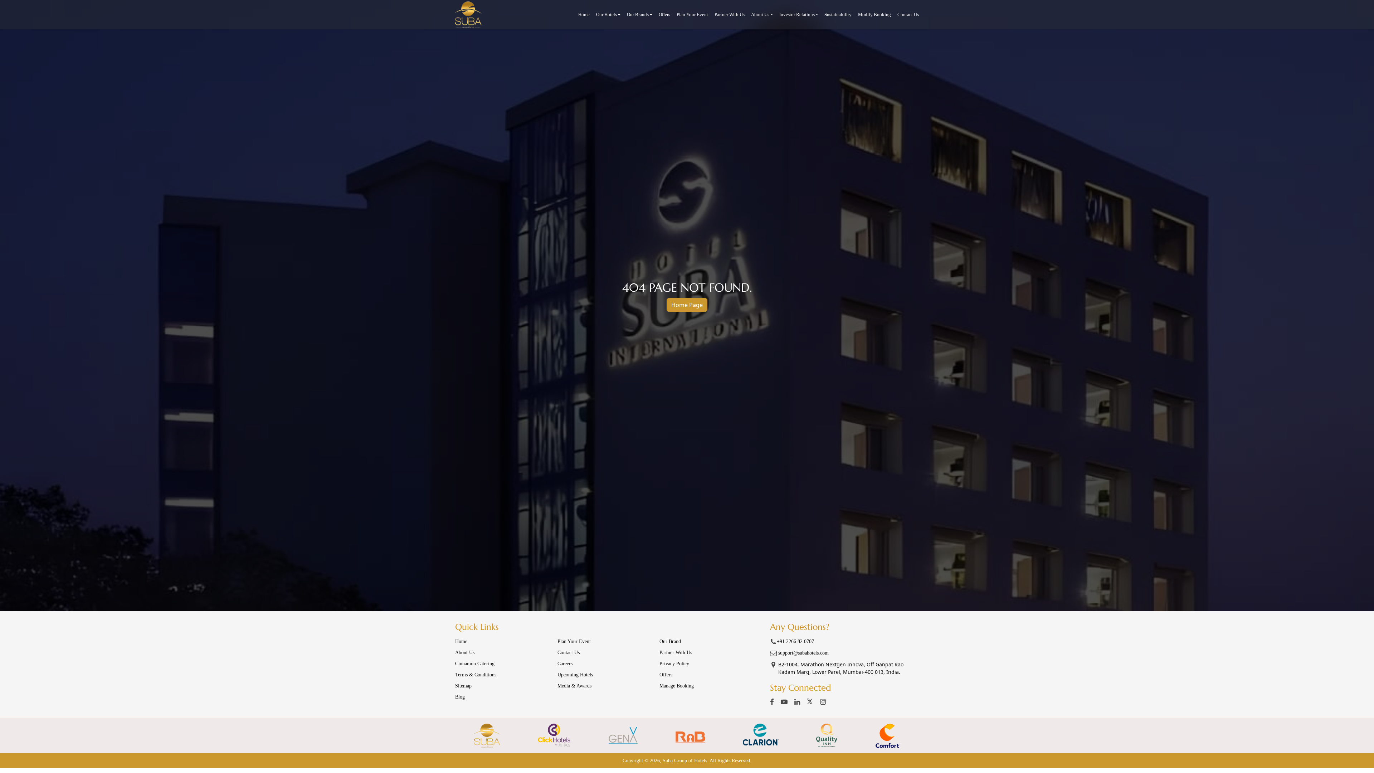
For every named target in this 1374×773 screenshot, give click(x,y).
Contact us (568, 652)
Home (584, 14)
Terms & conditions (475, 674)
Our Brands (638, 14)
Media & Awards (574, 686)
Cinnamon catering (474, 663)
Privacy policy (674, 663)
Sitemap (463, 686)
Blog (460, 697)
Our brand (670, 641)
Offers (664, 14)
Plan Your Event (692, 14)
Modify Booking (874, 14)
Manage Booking (676, 686)
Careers (564, 663)
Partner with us (730, 14)
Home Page (687, 305)
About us (464, 652)
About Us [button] (760, 14)
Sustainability (838, 14)
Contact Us (908, 14)
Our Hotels (607, 14)
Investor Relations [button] (797, 14)
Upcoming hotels (575, 674)
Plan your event (574, 641)
